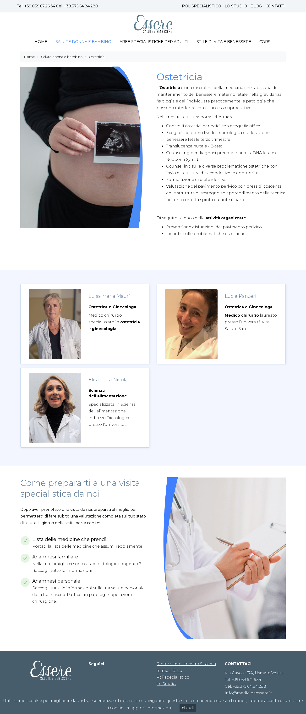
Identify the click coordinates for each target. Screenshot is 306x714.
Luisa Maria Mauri (109, 296)
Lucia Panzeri (241, 296)
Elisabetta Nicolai (108, 379)
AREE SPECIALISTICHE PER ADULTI (154, 41)
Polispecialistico (201, 6)
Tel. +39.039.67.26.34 (243, 679)
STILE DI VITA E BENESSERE (224, 41)
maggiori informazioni (149, 708)
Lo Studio (236, 6)
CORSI (265, 41)
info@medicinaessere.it (248, 693)
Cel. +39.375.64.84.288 (245, 686)
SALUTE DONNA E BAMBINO (83, 41)
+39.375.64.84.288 (81, 6)
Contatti (276, 6)
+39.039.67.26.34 (39, 6)
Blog (256, 6)
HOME (41, 41)
